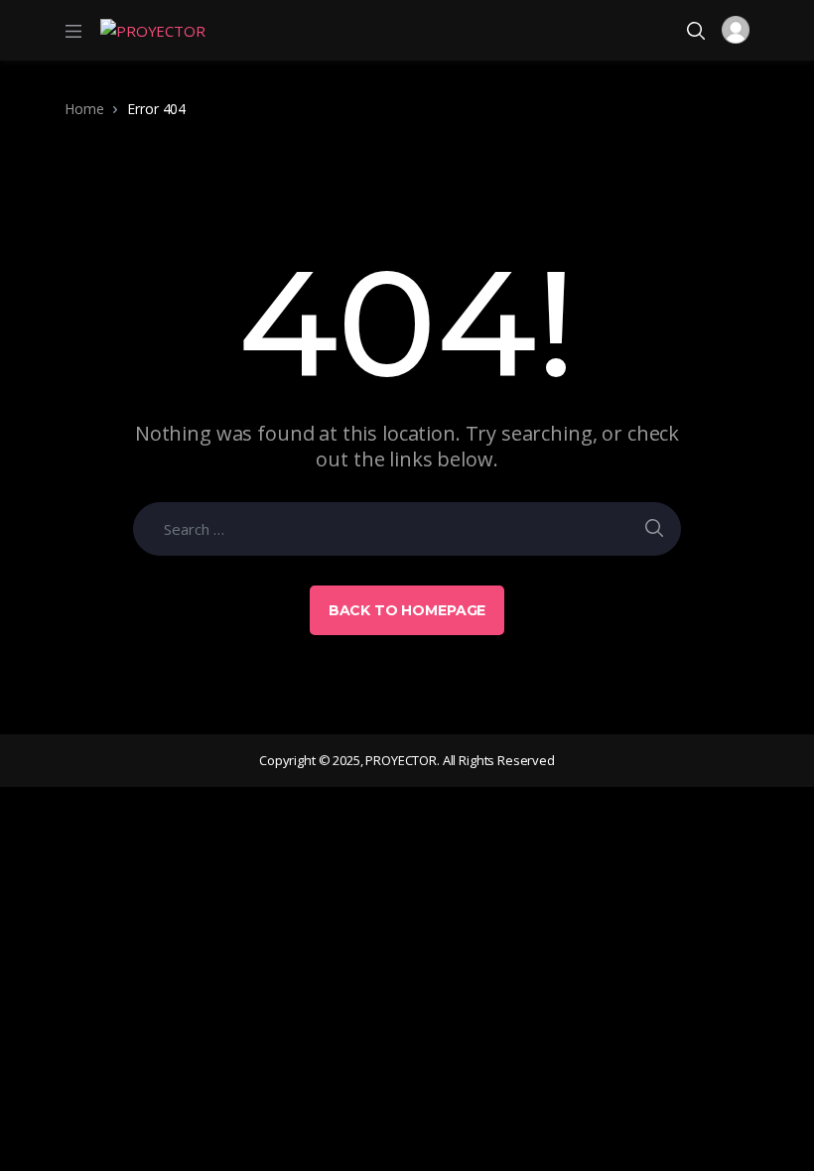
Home (84, 108)
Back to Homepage (407, 610)
